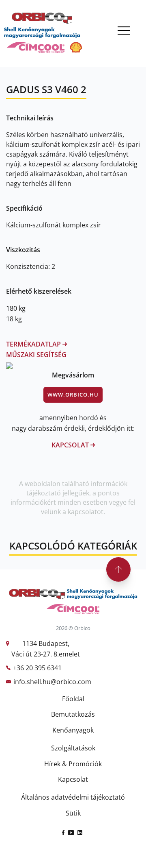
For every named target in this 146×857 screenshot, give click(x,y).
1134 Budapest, (45, 643)
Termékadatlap (34, 344)
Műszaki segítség (36, 354)
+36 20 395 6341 (37, 667)
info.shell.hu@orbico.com (52, 681)
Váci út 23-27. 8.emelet (45, 654)
